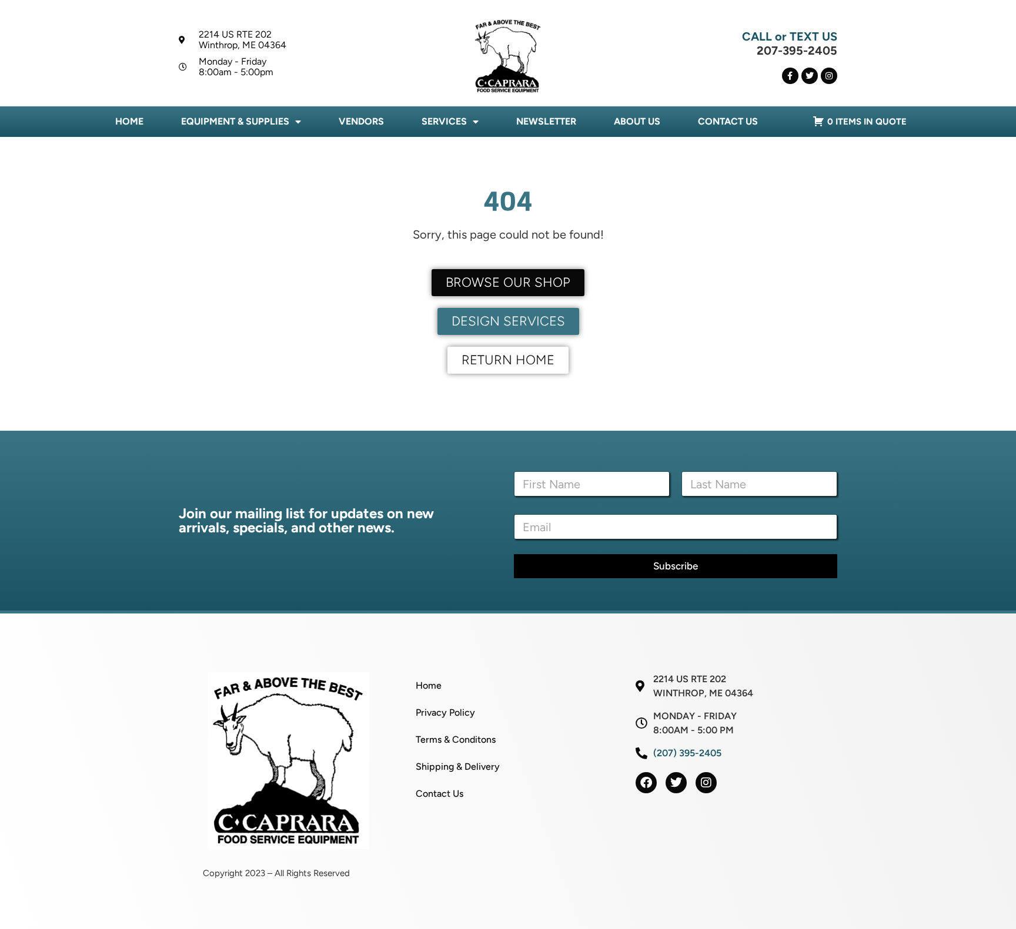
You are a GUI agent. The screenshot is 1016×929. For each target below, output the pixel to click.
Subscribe (675, 566)
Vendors (361, 121)
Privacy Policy (445, 712)
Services (444, 121)
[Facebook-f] (790, 76)
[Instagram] (829, 76)
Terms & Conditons (456, 739)
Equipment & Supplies (235, 121)
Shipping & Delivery (458, 766)
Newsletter (546, 121)
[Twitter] (809, 76)
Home (129, 121)
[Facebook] (646, 782)
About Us (637, 121)
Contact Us (728, 121)
